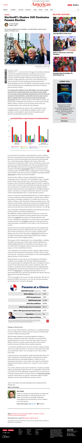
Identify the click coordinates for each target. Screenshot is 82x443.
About (19, 429)
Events (35, 9)
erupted (25, 221)
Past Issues (64, 121)
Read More (64, 118)
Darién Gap (11, 174)
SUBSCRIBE (5, 4)
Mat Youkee (14, 24)
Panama (7, 15)
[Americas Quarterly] (41, 4)
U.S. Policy (29, 434)
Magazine (29, 429)
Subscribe (10, 430)
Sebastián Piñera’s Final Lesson (62, 33)
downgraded (25, 169)
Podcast (41, 9)
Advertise (20, 431)
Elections (21, 9)
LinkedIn (33, 404)
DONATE (69, 5)
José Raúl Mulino (27, 413)
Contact (20, 432)
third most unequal (44, 373)
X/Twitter (41, 404)
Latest (28, 432)
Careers (20, 434)
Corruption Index (39, 429)
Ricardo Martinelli (20, 415)
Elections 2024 (16, 413)
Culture (46, 9)
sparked (17, 217)
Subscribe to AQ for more (30, 418)
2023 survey (35, 233)
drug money (18, 270)
